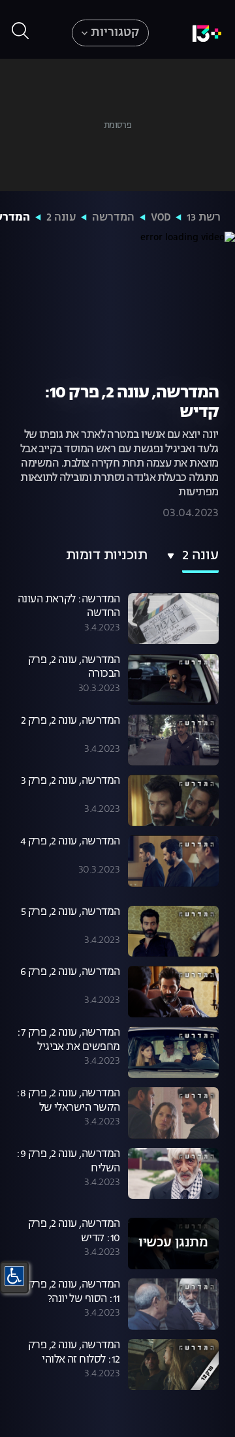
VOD (160, 218)
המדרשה (113, 218)
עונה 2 (61, 218)
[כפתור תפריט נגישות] (14, 1276)
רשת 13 (204, 218)
